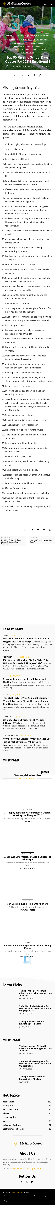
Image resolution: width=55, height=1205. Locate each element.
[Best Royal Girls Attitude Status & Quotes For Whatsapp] (27, 840)
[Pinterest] (34, 75)
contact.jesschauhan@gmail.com (27, 1169)
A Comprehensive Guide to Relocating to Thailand (32, 1022)
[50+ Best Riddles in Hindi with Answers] (27, 887)
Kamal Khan (28, 821)
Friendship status (36, 43)
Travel (5, 676)
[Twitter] (28, 75)
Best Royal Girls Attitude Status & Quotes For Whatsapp (11, 542)
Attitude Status (27, 854)
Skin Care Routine (10, 735)
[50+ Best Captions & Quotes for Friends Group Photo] (27, 928)
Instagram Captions (22, 46)
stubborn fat (8, 717)
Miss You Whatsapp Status (20, 49)
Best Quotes (10, 36)
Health (6, 695)
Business (6, 635)
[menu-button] (51, 4)
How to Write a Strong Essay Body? (41, 541)
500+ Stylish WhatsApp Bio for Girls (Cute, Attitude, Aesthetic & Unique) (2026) (35, 1008)
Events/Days (33, 40)
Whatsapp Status (27, 52)
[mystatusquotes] (8, 66)
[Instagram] (27, 1182)
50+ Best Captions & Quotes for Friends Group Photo (27, 947)
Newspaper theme (17, 1192)
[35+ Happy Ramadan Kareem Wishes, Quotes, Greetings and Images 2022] (27, 795)
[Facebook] (22, 75)
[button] (45, 4)
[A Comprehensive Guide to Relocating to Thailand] (10, 1026)
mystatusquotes (19, 66)
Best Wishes (45, 40)
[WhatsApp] (40, 75)
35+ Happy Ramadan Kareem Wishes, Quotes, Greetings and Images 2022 (27, 814)
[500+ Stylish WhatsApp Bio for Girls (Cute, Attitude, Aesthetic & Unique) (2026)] (10, 1011)
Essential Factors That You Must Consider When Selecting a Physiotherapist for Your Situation (26, 701)
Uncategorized (9, 657)
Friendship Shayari (19, 43)
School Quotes (38, 49)
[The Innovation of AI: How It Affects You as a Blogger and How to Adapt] (10, 995)
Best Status (21, 40)
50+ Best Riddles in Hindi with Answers (27, 903)
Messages (36, 46)
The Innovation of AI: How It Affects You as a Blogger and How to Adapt (35, 993)
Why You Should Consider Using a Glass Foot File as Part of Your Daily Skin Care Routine (27, 741)
